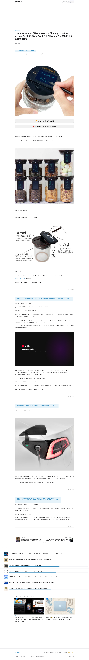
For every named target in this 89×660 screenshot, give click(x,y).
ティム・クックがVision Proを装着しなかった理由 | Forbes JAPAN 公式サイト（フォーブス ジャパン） (42, 298)
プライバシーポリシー (30, 656)
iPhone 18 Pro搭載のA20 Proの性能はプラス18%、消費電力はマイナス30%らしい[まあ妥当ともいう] (30, 559)
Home (16, 6)
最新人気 (2, 547)
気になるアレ (46, 1)
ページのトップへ (71, 289)
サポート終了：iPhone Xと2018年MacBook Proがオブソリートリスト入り (25, 565)
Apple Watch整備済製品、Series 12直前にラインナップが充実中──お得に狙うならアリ (27, 571)
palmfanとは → (71, 652)
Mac (26, 1)
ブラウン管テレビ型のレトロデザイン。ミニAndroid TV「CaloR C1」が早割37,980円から (28, 588)
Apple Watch (35, 1)
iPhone (30, 1)
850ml (24, 278)
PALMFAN (17, 652)
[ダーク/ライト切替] (66, 2)
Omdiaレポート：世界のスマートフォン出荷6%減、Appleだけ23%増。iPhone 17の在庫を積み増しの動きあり (32, 582)
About (57, 1)
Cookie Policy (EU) (40, 656)
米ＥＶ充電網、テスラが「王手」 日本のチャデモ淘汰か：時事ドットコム (35, 405)
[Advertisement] (44, 18)
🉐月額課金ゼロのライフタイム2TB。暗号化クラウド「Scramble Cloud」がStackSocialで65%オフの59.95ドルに (33, 576)
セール (41, 1)
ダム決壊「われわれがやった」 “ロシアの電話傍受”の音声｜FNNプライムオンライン (38, 500)
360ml (16, 278)
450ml (20, 278)
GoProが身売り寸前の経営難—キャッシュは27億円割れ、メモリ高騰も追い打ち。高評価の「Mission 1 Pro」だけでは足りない (35, 553)
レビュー (52, 1)
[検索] (63, 2)
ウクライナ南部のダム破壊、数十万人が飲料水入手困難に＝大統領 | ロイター (36, 498)
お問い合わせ (22, 656)
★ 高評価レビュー (9, 547)
